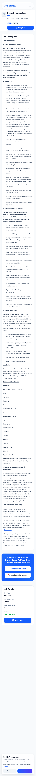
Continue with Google (18, 575)
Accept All (24, 771)
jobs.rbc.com (7, 530)
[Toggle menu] (30, 6)
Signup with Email (19, 569)
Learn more (6, 766)
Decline (9, 771)
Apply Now (21, 28)
